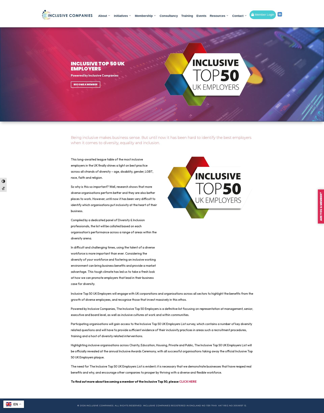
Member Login (262, 14)
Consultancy (169, 16)
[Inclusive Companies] (67, 15)
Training (187, 16)
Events (201, 16)
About (102, 16)
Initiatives (121, 16)
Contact (238, 16)
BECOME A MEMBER (86, 84)
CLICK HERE (188, 382)
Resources (217, 16)
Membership (144, 16)
